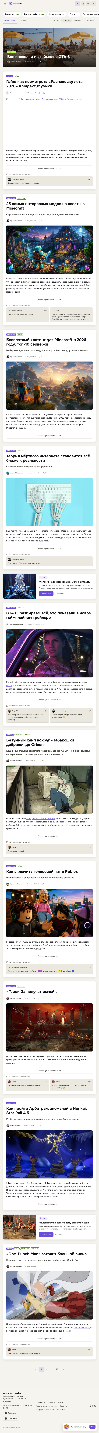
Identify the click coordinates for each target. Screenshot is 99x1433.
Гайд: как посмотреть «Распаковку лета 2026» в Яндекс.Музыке (44, 84)
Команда (51, 1405)
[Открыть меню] (5, 3)
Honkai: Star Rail (27, 1183)
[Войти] (93, 3)
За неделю (66, 21)
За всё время (89, 21)
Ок (92, 1427)
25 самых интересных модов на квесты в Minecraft (45, 206)
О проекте (40, 1405)
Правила (63, 1408)
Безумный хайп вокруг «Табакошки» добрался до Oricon (41, 742)
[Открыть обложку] (49, 122)
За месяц (77, 21)
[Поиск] (83, 3)
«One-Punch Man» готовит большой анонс (46, 1254)
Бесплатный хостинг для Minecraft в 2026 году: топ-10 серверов (46, 342)
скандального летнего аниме (40, 818)
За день (56, 21)
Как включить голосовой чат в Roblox (42, 871)
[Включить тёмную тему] (88, 3)
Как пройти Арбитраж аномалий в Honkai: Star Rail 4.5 (46, 1110)
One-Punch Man (81, 1327)
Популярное (10, 21)
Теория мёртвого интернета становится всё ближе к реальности (48, 458)
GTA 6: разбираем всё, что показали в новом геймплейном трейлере (49, 615)
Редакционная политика (46, 1408)
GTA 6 (9, 685)
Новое (24, 21)
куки (86, 1427)
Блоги (60, 1405)
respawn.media (12, 1395)
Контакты (61, 1412)
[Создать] (77, 3)
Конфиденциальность (45, 1412)
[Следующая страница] (63, 1369)
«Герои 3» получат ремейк (31, 991)
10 (57, 1369)
